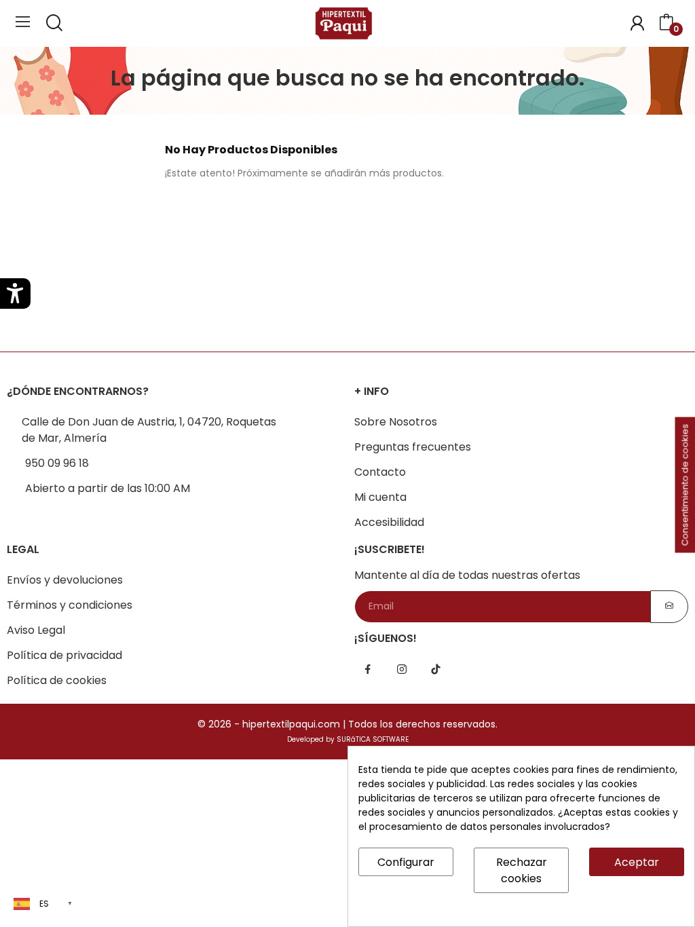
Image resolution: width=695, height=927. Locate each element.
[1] (669, 606)
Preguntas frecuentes (412, 447)
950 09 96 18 (57, 463)
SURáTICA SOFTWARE (373, 739)
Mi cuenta (380, 497)
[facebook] (367, 669)
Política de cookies (57, 680)
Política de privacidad (64, 655)
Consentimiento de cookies (685, 485)
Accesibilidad (389, 522)
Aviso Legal (36, 630)
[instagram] (401, 669)
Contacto (380, 472)
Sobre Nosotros (395, 422)
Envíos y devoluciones (65, 580)
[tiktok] (435, 669)
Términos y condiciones (69, 605)
